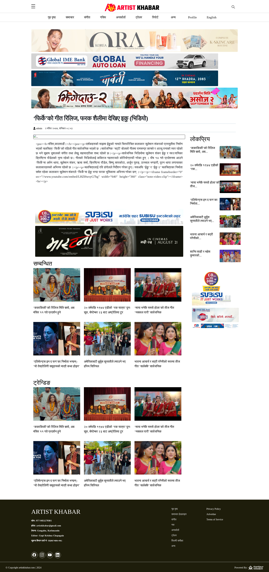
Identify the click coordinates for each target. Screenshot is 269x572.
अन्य (173, 17)
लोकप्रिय (200, 139)
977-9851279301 (44, 521)
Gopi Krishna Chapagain (51, 535)
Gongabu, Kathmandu (48, 530)
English (211, 17)
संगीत (87, 17)
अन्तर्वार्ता (121, 17)
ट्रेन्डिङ (41, 382)
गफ (173, 524)
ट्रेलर (139, 17)
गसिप (103, 17)
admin (38, 128)
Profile (192, 17)
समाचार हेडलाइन (178, 514)
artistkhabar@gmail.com (48, 526)
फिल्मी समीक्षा (177, 540)
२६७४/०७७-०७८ (55, 540)
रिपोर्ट (155, 17)
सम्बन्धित (42, 263)
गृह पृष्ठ (52, 17)
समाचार (70, 17)
